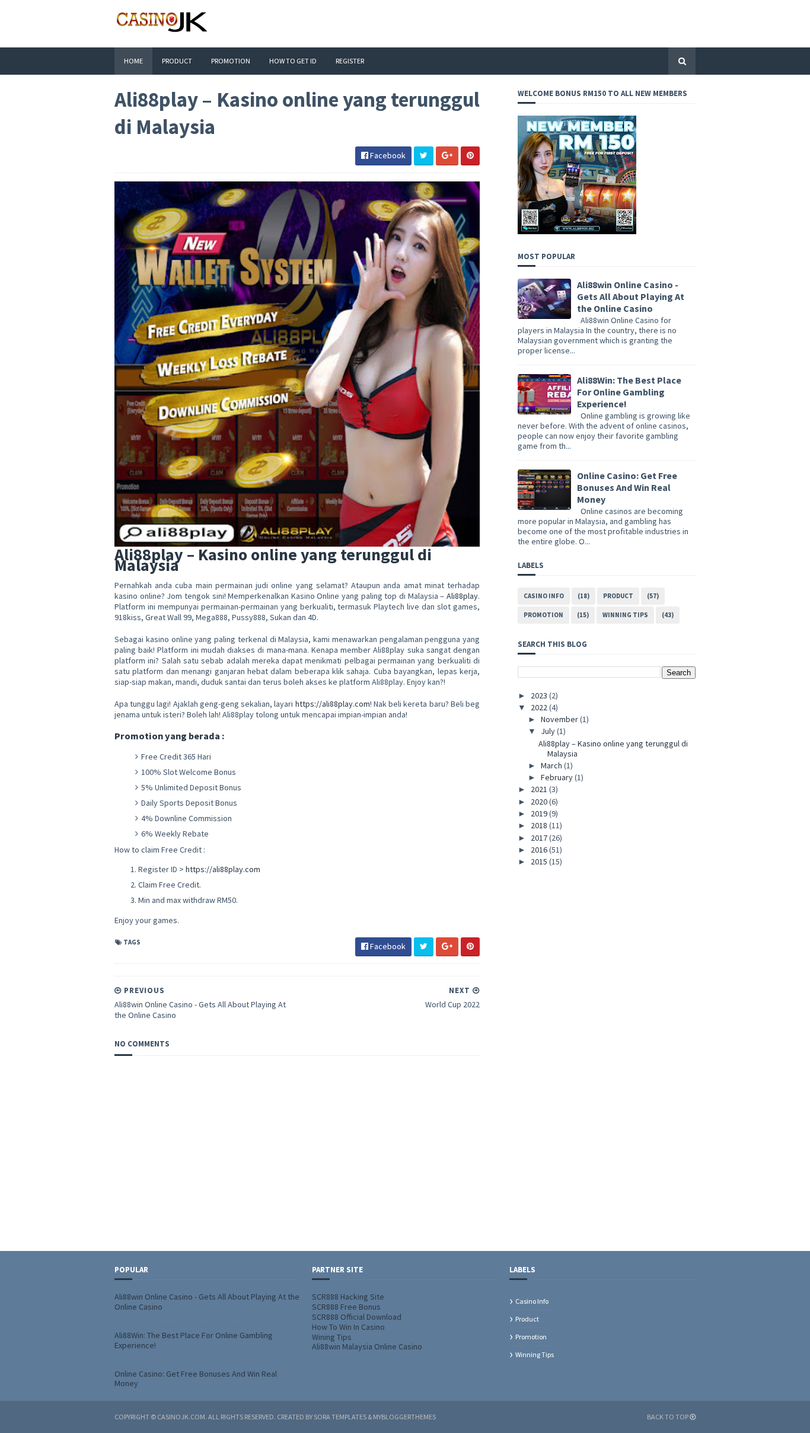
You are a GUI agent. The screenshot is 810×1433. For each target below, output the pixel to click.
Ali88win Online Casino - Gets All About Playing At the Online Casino (630, 296)
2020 (540, 801)
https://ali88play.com (332, 703)
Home (133, 60)
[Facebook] (693, 23)
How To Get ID (293, 60)
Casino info (544, 596)
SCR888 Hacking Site (348, 1296)
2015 (540, 861)
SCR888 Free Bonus (346, 1306)
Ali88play (462, 596)
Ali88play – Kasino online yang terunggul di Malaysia (613, 748)
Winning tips (625, 615)
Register (350, 60)
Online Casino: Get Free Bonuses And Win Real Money (627, 487)
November (560, 719)
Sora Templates (340, 1416)
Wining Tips (332, 1337)
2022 (540, 707)
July (549, 731)
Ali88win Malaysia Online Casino (367, 1346)
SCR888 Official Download (356, 1316)
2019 (540, 813)
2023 (540, 695)
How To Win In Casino (348, 1327)
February (558, 777)
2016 (540, 849)
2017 (540, 837)
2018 (540, 825)
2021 (540, 789)
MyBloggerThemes (404, 1416)
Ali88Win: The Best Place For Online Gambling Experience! (629, 392)
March (552, 765)
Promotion (230, 60)
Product (177, 60)
